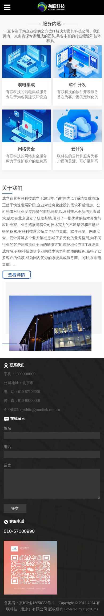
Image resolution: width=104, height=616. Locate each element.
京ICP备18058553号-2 (36, 603)
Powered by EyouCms (80, 609)
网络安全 (26, 149)
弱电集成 (26, 84)
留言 (7, 465)
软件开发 (77, 84)
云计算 (77, 149)
